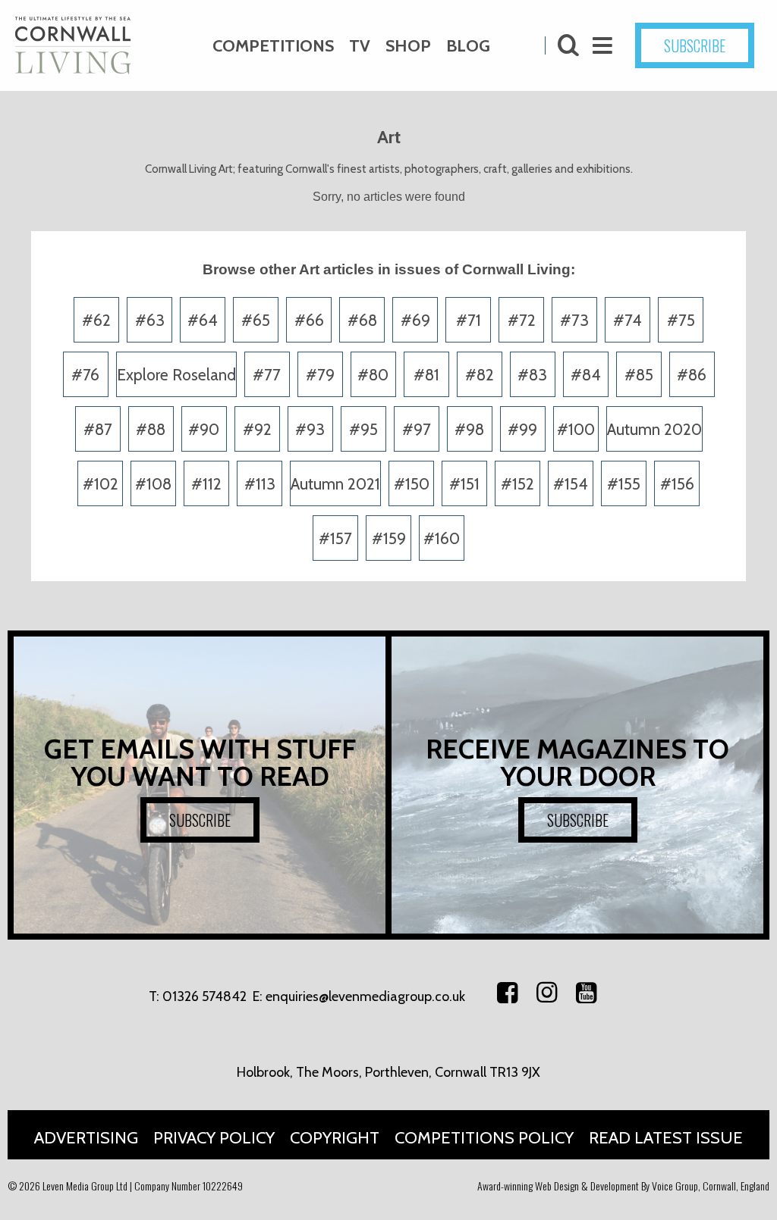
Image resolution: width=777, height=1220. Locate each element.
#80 (372, 374)
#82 (479, 374)
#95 (363, 429)
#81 (426, 374)
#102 (100, 483)
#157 (335, 538)
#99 (522, 429)
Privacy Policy (214, 1138)
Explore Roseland (176, 374)
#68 (362, 320)
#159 (389, 538)
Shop (408, 46)
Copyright (334, 1138)
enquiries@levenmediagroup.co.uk (365, 996)
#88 (150, 429)
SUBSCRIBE (694, 45)
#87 (97, 429)
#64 (202, 320)
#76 (85, 374)
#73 (574, 320)
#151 (464, 483)
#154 (570, 483)
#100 (576, 429)
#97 (416, 429)
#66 (309, 320)
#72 (522, 320)
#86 (691, 374)
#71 (468, 320)
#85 (638, 374)
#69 (415, 320)
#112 (206, 483)
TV (359, 46)
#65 (255, 320)
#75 (681, 320)
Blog (468, 46)
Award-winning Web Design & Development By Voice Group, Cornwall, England (623, 1185)
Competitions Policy (484, 1138)
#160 (441, 538)
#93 (310, 429)
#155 (623, 483)
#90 (203, 429)
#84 (586, 374)
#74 (627, 320)
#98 (469, 429)
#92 (257, 429)
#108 (153, 483)
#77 (267, 374)
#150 (411, 483)
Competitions (273, 46)
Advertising (86, 1138)
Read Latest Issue (666, 1138)
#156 (677, 483)
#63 (150, 320)
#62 (96, 320)
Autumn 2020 (654, 429)
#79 (320, 374)
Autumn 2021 (335, 483)
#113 (259, 483)
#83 (532, 374)
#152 (517, 483)
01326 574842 (204, 996)
